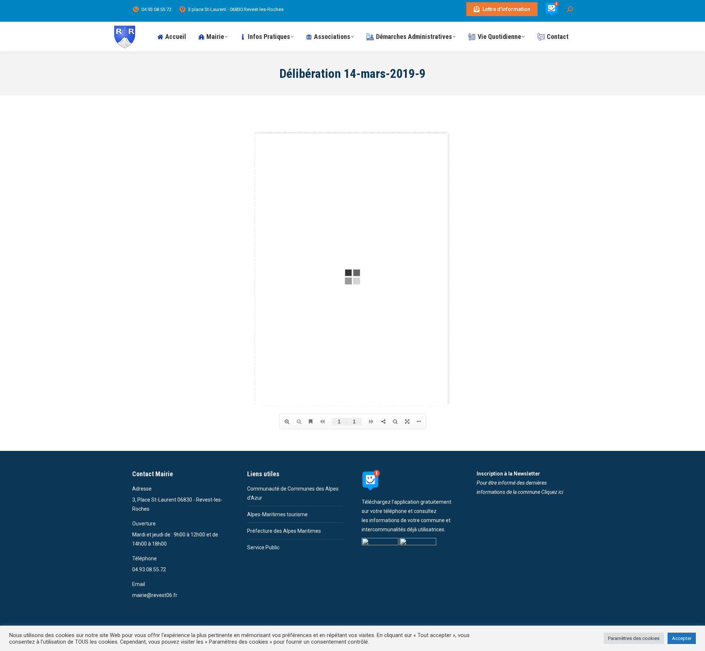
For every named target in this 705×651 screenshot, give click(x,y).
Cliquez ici (552, 492)
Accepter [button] (681, 638)
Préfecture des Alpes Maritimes (284, 531)
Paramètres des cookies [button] (633, 638)
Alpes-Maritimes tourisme (277, 514)
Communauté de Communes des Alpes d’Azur (293, 493)
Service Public (263, 547)
